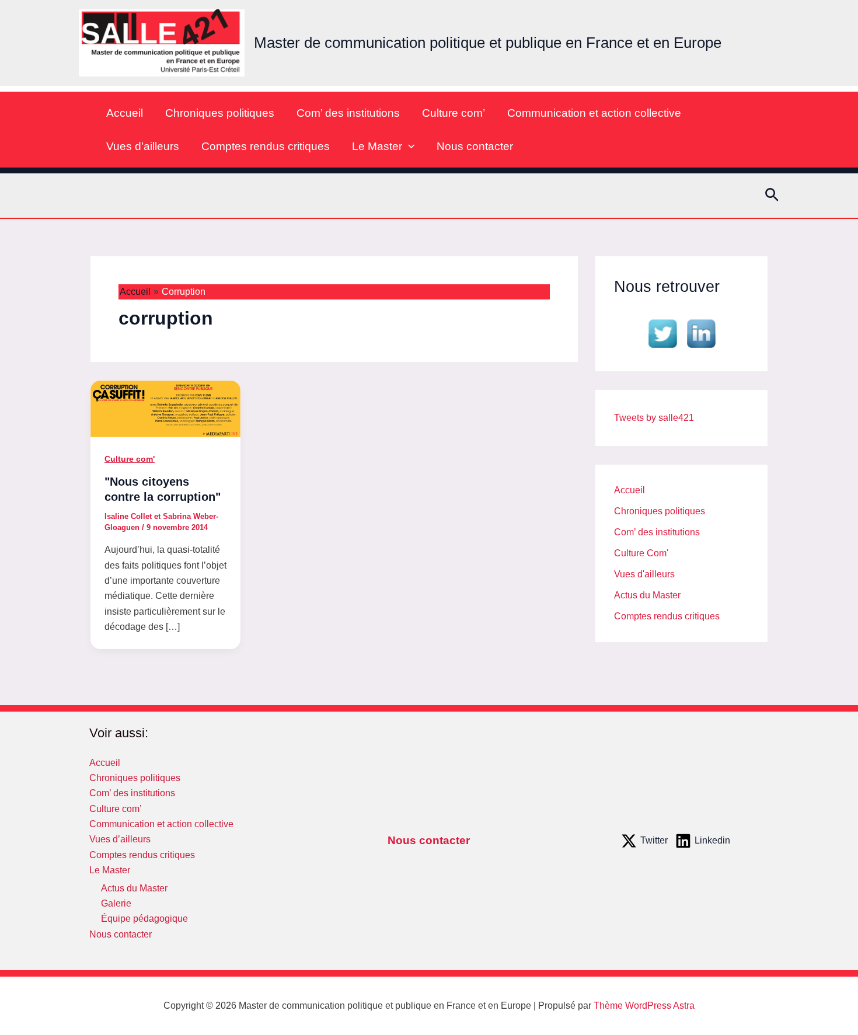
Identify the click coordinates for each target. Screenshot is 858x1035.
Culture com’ (453, 113)
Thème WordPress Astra (644, 1005)
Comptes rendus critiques (265, 146)
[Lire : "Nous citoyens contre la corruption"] (165, 408)
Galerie (116, 903)
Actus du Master (647, 595)
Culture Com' (641, 553)
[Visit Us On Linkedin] (701, 332)
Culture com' (129, 459)
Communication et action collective (594, 113)
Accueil (124, 113)
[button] (408, 146)
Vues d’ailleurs (142, 146)
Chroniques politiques (219, 113)
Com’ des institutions (348, 113)
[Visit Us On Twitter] (662, 332)
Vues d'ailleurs (644, 574)
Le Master (377, 146)
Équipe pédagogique (144, 919)
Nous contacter (475, 146)
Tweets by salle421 (654, 418)
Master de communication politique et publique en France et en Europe (487, 42)
